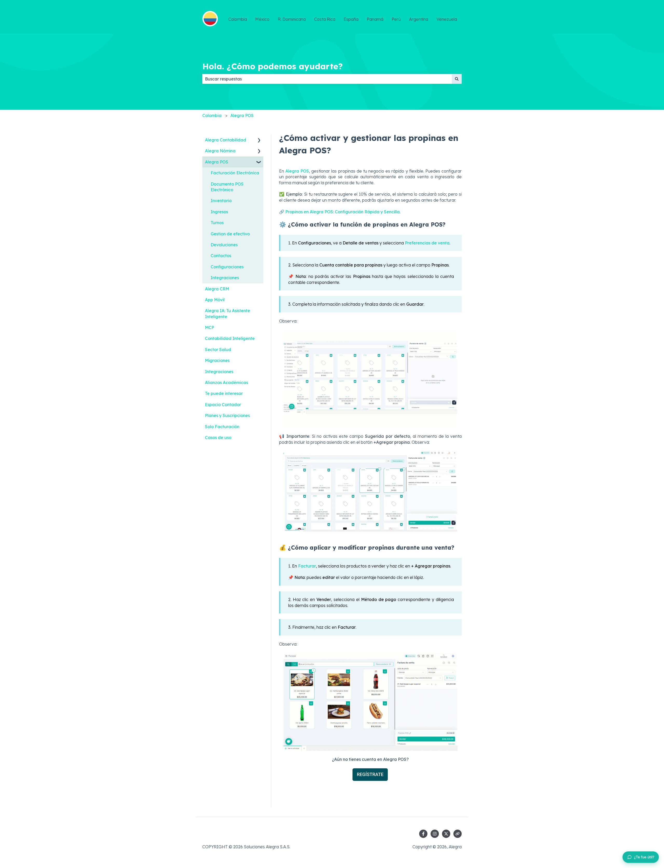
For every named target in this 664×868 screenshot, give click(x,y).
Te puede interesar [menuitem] (224, 393)
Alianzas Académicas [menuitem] (226, 382)
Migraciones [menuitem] (217, 360)
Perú (396, 19)
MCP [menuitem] (209, 327)
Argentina (418, 19)
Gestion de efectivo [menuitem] (230, 233)
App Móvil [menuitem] (215, 299)
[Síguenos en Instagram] (435, 834)
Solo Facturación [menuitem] (222, 426)
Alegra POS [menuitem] (216, 162)
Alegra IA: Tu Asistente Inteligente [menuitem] (227, 313)
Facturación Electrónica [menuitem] (235, 172)
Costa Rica (324, 19)
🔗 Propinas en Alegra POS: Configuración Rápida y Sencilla (339, 211)
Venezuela (447, 19)
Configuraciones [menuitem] (227, 266)
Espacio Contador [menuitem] (223, 404)
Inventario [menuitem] (221, 200)
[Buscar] (457, 79)
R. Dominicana (292, 19)
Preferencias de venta (427, 242)
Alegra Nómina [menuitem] (220, 150)
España (351, 19)
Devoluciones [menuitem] (224, 244)
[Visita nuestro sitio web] (457, 834)
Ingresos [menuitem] (219, 211)
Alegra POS (242, 115)
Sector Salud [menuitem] (218, 349)
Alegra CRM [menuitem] (217, 288)
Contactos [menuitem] (221, 255)
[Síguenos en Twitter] (446, 834)
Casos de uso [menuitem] (218, 437)
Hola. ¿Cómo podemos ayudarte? (272, 66)
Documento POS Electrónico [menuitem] (227, 186)
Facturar (307, 566)
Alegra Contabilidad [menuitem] (225, 139)
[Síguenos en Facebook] (423, 834)
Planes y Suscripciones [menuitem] (227, 415)
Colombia (237, 19)
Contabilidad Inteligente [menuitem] (230, 338)
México (262, 19)
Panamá (375, 19)
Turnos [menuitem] (217, 222)
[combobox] (327, 79)
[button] (259, 140)
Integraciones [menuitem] (225, 277)
